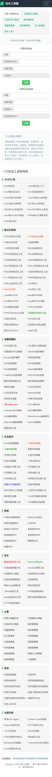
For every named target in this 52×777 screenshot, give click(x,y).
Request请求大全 (12, 725)
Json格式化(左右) (12, 192)
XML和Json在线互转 (13, 209)
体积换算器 (24, 25)
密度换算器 (9, 659)
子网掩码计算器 (31, 14)
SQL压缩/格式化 (35, 248)
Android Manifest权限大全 (40, 743)
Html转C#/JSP (11, 295)
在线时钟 (32, 674)
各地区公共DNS (11, 529)
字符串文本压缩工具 (37, 478)
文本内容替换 (10, 461)
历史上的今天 (10, 704)
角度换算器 (9, 653)
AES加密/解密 (10, 363)
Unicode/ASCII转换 (13, 410)
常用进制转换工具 (12, 502)
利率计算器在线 (11, 14)
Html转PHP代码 (35, 295)
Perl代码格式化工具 (37, 277)
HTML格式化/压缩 (12, 236)
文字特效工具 (10, 478)
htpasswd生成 (34, 393)
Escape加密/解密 (12, 357)
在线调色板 (33, 579)
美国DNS (8, 546)
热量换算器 (9, 25)
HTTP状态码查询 (12, 603)
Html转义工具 (34, 289)
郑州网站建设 (19, 758)
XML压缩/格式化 (35, 254)
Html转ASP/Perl (11, 301)
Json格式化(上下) (36, 186)
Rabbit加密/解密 (35, 369)
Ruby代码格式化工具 (13, 272)
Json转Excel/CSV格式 (14, 215)
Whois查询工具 (11, 591)
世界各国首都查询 (36, 680)
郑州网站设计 (28, 767)
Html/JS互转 (9, 289)
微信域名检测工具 (12, 562)
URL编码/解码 (10, 416)
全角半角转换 (34, 484)
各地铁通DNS (10, 541)
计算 (26, 82)
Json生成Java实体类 (37, 198)
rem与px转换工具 (36, 568)
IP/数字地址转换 (35, 398)
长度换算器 (9, 642)
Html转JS (32, 283)
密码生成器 (9, 387)
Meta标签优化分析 (12, 597)
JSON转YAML (10, 221)
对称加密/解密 (34, 357)
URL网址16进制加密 (37, 346)
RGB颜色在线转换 (36, 502)
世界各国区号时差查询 (38, 686)
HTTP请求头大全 (35, 725)
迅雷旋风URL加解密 (13, 351)
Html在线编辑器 (11, 443)
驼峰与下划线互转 (12, 484)
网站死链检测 (34, 585)
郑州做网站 (31, 758)
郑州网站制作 (42, 758)
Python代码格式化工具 (38, 266)
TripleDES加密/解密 (13, 375)
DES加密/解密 (34, 363)
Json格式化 (9, 186)
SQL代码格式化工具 (13, 266)
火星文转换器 (34, 455)
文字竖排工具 (34, 467)
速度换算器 (33, 647)
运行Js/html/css (11, 330)
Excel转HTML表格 (36, 301)
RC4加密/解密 (10, 369)
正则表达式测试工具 (37, 313)
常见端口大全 (34, 737)
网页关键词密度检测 (37, 597)
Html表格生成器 (11, 307)
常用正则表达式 (11, 324)
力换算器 (32, 659)
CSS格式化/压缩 (35, 236)
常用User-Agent (11, 719)
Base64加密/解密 (36, 351)
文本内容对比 (34, 461)
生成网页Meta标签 (36, 573)
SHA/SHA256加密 (36, 375)
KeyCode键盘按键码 (13, 422)
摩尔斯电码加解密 (36, 381)
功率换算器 (33, 636)
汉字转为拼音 (10, 455)
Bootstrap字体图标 (12, 743)
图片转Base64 (11, 404)
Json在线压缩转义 (36, 192)
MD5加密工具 (10, 346)
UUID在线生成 (34, 387)
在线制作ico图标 (11, 573)
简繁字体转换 (34, 449)
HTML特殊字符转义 (13, 737)
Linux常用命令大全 (12, 748)
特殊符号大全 (34, 698)
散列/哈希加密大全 (12, 381)
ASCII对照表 (33, 731)
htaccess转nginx (35, 562)
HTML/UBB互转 (35, 307)
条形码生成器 (10, 398)
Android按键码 (34, 422)
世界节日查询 (10, 692)
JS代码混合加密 (11, 248)
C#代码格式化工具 (12, 260)
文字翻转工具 (10, 472)
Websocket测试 (35, 517)
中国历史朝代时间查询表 (15, 698)
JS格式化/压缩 (10, 242)
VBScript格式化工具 (13, 283)
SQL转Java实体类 (36, 203)
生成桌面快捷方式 (12, 568)
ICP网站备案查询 (35, 591)
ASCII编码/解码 (35, 410)
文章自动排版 (34, 443)
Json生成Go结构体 (12, 203)
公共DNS (32, 523)
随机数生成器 (10, 496)
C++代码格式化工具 (13, 277)
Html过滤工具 (34, 319)
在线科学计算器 (11, 20)
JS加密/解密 (33, 242)
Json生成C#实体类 (12, 198)
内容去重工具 (34, 472)
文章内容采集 (10, 449)
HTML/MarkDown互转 (14, 313)
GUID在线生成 (10, 393)
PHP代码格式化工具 (13, 254)
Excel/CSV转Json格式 (38, 209)
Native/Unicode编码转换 (39, 416)
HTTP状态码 (10, 731)
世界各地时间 (10, 680)
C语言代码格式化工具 (38, 272)
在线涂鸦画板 (10, 674)
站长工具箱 (11, 3)
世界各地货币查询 (12, 686)
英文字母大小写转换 (13, 490)
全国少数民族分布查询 (38, 692)
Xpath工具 (32, 330)
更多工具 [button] (8, 31)
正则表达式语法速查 (37, 324)
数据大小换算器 (35, 653)
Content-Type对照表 (37, 719)
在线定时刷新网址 (12, 579)
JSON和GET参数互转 (38, 215)
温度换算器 (33, 642)
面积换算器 (29, 20)
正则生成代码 (10, 319)
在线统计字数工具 (12, 467)
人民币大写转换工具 (37, 490)
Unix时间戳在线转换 (37, 496)
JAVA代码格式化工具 (37, 260)
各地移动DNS (34, 535)
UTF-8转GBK (34, 404)
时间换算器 (9, 647)
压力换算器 (40, 25)
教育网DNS (33, 541)
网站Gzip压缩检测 (12, 585)
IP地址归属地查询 (12, 517)
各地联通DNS (10, 535)
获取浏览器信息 (11, 523)
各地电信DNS (34, 529)
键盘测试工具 (10, 428)
